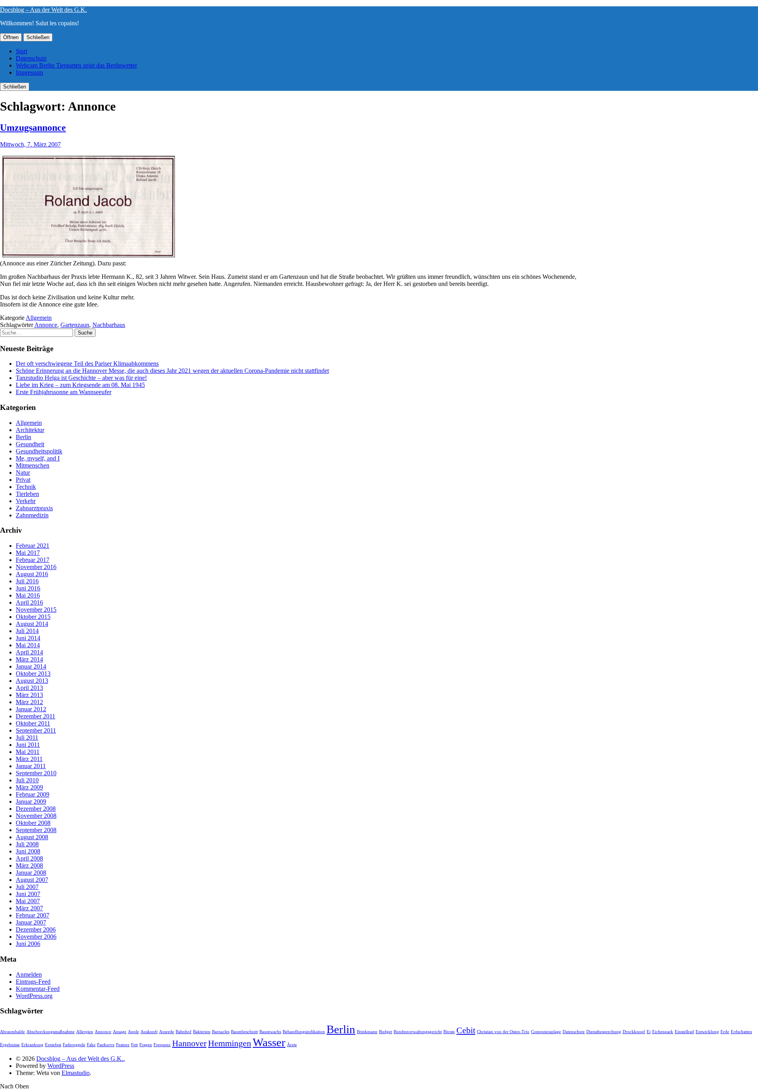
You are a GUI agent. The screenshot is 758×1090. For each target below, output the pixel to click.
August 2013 (32, 680)
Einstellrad (684, 1032)
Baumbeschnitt (244, 1032)
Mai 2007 (28, 901)
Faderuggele (74, 1045)
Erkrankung (32, 1045)
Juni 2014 (28, 638)
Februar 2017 (32, 559)
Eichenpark (662, 1032)
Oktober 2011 (33, 723)
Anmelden (29, 974)
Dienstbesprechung (603, 1032)
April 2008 (29, 858)
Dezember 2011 (35, 716)
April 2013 (29, 687)
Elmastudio (76, 1072)
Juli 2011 (27, 737)
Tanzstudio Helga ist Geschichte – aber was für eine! (81, 377)
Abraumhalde (12, 1032)
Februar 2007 (32, 915)
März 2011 (29, 758)
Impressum (29, 72)
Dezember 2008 (36, 808)
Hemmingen (229, 1043)
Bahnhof (183, 1032)
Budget (385, 1032)
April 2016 (29, 602)
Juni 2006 (28, 943)
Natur (23, 472)
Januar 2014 (31, 666)
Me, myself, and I (38, 458)
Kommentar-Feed (38, 988)
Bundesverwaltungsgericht (418, 1032)
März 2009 (29, 787)
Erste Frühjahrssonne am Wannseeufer (63, 392)
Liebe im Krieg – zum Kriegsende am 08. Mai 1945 (80, 385)
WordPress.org (34, 995)
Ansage (119, 1032)
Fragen (145, 1045)
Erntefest (53, 1045)
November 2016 (36, 567)
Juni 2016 (28, 588)
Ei (649, 1032)
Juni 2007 (28, 894)
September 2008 (36, 830)
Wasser (269, 1042)
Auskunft (149, 1032)
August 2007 (32, 879)
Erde (724, 1032)
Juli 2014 (27, 631)
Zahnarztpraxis (34, 508)
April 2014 (29, 652)
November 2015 (36, 609)
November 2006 (36, 936)
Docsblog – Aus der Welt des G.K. (43, 9)
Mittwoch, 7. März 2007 (30, 144)
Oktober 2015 (33, 616)
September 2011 (36, 730)
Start (21, 51)
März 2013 (29, 695)
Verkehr (26, 501)
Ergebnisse (10, 1045)
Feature (122, 1045)
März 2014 (29, 659)
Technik (26, 486)
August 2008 (32, 837)
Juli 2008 (27, 844)
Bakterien (201, 1032)
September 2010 (36, 773)
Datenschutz (31, 58)
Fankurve (105, 1045)
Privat (23, 479)
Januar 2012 (31, 709)
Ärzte (292, 1045)
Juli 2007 (27, 886)
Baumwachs (270, 1032)
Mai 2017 (28, 552)
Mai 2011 (27, 751)
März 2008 (29, 865)
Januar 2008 (31, 872)
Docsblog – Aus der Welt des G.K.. (80, 1058)
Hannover (189, 1043)
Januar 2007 (31, 922)
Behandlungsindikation (304, 1032)
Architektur (30, 430)
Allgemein (39, 317)
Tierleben (27, 493)
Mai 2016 (28, 595)
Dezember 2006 (36, 929)
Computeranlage (546, 1032)
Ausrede (166, 1032)
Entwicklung (707, 1032)
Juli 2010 (27, 780)
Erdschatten (741, 1032)
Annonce (45, 324)
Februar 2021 (32, 545)
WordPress (60, 1065)
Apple (133, 1032)
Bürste (449, 1032)
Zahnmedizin (32, 515)
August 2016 (32, 574)
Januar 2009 (31, 801)
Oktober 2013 (33, 673)
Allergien (84, 1032)
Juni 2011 (28, 744)
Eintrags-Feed (33, 981)
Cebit (465, 1030)
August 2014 (32, 623)
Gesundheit (30, 444)
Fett (134, 1045)
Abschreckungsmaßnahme (50, 1032)
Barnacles (220, 1032)
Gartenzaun (74, 324)
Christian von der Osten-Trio (503, 1032)
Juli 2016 (27, 581)
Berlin (23, 437)
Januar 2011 (31, 766)
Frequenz (162, 1045)
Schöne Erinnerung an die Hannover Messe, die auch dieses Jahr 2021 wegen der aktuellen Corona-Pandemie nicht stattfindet (172, 370)
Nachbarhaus (108, 324)
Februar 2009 (32, 794)
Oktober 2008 (33, 822)
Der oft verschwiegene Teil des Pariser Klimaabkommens (87, 363)
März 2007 (29, 908)
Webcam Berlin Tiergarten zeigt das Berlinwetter (76, 65)
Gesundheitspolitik (39, 451)
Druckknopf (634, 1032)
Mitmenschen (32, 465)
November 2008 (36, 815)
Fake (91, 1045)
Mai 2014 (28, 645)
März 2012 (29, 702)
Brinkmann (367, 1032)
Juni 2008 (28, 851)
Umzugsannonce (33, 127)
